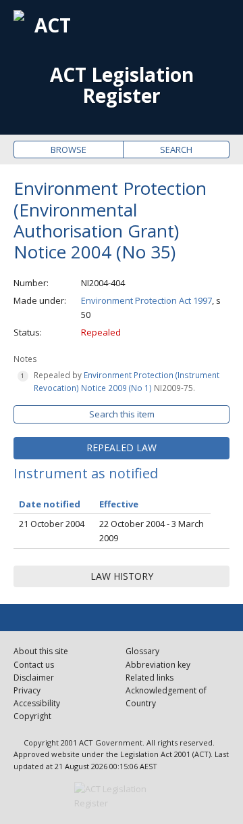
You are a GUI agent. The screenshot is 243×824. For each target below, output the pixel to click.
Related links (149, 677)
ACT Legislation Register (122, 85)
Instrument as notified (86, 473)
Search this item (122, 414)
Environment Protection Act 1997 (146, 300)
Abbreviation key (158, 664)
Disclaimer (34, 677)
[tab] (122, 448)
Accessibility (37, 703)
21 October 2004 (51, 524)
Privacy (27, 690)
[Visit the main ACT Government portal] (121, 796)
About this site (41, 651)
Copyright (32, 716)
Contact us (34, 664)
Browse (68, 149)
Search (176, 149)
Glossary (142, 651)
